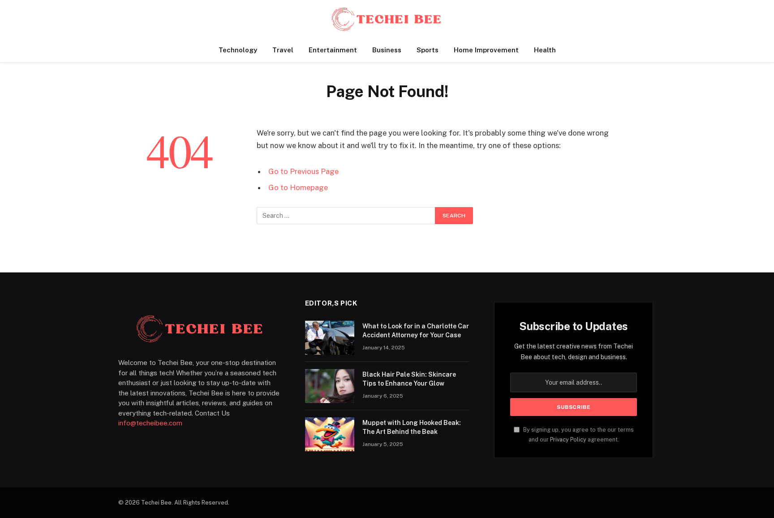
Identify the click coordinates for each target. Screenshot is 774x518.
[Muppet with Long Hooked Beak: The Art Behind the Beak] (329, 434)
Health (545, 50)
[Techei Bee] (387, 19)
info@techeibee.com (150, 423)
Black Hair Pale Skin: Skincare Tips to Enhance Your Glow (409, 379)
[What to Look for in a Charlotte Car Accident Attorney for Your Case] (329, 338)
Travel (282, 50)
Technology (238, 50)
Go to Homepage (298, 187)
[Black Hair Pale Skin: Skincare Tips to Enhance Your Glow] (329, 386)
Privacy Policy (568, 439)
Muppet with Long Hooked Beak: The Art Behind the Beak (411, 427)
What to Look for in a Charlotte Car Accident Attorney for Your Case (415, 331)
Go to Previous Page (303, 171)
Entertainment (333, 50)
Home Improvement (486, 50)
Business (386, 50)
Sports (428, 50)
